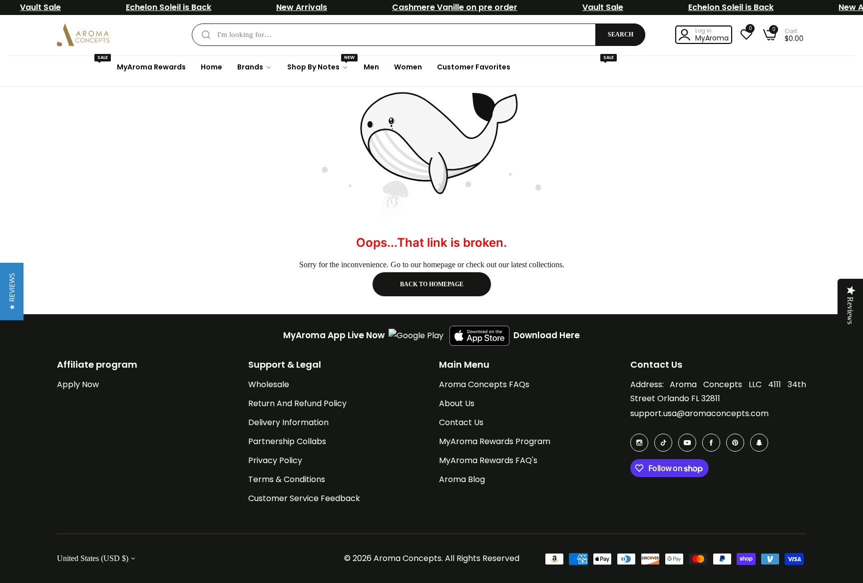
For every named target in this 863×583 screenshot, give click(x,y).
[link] (255, 67)
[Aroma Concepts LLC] (83, 34)
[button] (11, 291)
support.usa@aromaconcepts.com (699, 413)
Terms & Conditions (286, 479)
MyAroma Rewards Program (494, 441)
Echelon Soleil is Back (168, 7)
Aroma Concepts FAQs (484, 384)
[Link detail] (639, 443)
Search (620, 34)
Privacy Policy (275, 460)
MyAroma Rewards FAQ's (488, 460)
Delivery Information (288, 422)
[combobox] (418, 34)
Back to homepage (431, 284)
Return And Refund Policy (297, 403)
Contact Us (461, 422)
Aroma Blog (462, 479)
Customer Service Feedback (304, 498)
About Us (456, 403)
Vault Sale (40, 7)
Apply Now (78, 384)
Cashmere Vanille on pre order (454, 7)
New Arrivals (301, 7)
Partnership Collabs (287, 441)
